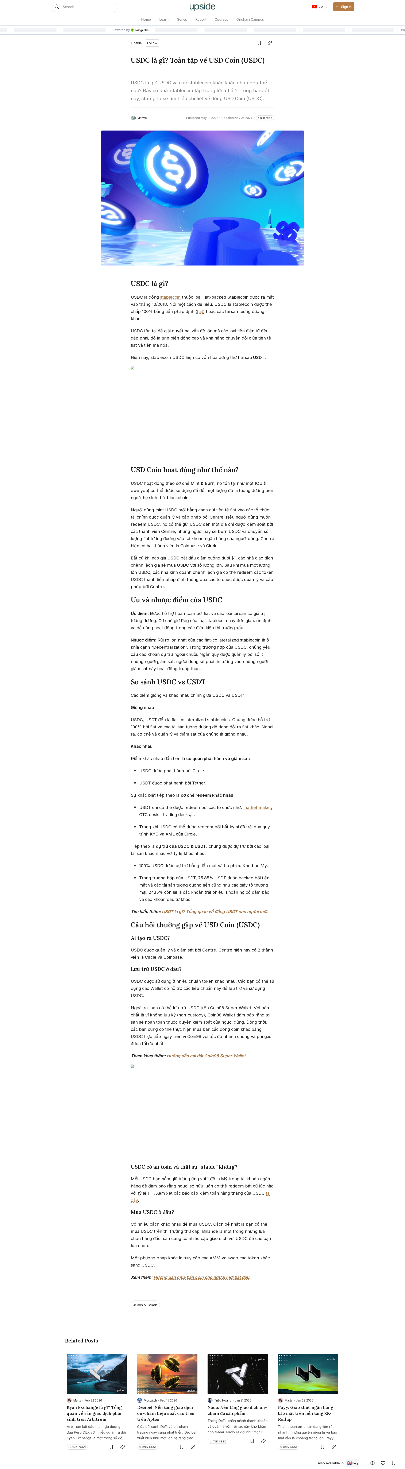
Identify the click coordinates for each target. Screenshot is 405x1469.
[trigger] (84, 7)
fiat (200, 311)
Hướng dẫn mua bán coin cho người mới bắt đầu (201, 1277)
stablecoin (170, 297)
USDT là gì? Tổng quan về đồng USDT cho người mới (214, 911)
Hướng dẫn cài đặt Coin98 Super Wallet (206, 1055)
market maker (257, 807)
